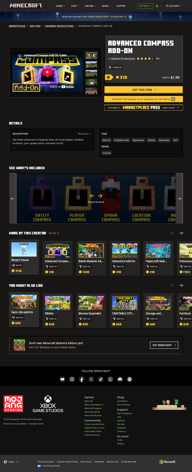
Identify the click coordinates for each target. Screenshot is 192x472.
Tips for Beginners (124, 413)
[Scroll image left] (12, 198)
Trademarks (99, 462)
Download (121, 428)
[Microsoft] (167, 462)
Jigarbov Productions (59, 26)
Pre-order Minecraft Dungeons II (104, 16)
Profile (120, 440)
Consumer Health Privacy (67, 462)
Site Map (120, 424)
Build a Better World (92, 431)
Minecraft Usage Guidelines (15, 424)
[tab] (91, 55)
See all (52, 233)
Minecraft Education (92, 415)
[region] (96, 198)
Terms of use (86, 462)
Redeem (120, 443)
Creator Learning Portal (94, 424)
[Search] (160, 6)
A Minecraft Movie (92, 435)
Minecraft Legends (92, 412)
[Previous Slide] (173, 233)
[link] (62, 379)
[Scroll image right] (179, 198)
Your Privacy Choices (51, 466)
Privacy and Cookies (46, 462)
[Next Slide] (181, 233)
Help (119, 417)
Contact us (121, 431)
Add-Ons (35, 26)
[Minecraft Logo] (25, 6)
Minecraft (88, 401)
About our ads (112, 462)
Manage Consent (36, 424)
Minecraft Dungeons (93, 408)
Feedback (121, 420)
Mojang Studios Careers (94, 428)
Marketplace (17, 26)
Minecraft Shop (123, 404)
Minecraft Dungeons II (93, 404)
